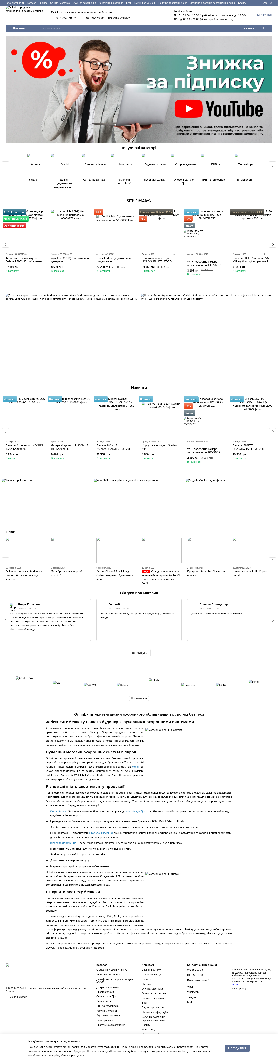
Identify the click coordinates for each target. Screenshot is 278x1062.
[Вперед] (272, 164)
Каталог (31, 3)
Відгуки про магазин (144, 3)
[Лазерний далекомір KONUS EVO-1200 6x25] (25, 417)
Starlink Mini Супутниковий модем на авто (113, 259)
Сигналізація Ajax (106, 996)
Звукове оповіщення (108, 1015)
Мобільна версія (18, 997)
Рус (270, 3)
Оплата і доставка (60, 3)
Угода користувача (72, 1055)
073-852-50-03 (66, 17)
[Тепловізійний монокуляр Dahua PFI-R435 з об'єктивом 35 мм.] (25, 229)
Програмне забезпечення (110, 1024)
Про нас (43, 3)
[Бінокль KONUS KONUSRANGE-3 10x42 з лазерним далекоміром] (116, 417)
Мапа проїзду (239, 988)
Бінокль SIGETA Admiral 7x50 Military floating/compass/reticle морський (252, 261)
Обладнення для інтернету (111, 969)
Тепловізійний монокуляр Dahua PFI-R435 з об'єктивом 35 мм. (25, 261)
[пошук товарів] (39, 28)
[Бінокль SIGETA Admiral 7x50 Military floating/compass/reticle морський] (252, 229)
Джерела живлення (107, 987)
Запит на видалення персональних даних (212, 3)
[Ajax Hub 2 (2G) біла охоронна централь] (71, 229)
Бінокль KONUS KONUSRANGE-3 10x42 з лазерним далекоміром (113, 449)
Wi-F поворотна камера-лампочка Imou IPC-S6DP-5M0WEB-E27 (204, 265)
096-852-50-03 (94, 17)
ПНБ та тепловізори (107, 1006)
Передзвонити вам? (119, 18)
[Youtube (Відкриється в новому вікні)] (257, 2)
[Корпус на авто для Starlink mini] (162, 417)
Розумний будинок (106, 1010)
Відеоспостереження (108, 974)
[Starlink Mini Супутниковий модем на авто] (116, 229)
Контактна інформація (111, 3)
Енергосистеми (105, 992)
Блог (128, 3)
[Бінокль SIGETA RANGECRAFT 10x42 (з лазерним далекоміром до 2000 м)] (252, 417)
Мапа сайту (148, 1029)
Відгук (235, 984)
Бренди (242, 3)
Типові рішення (104, 1020)
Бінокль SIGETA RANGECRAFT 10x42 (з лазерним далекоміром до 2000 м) (249, 450)
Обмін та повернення (84, 3)
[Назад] (5, 164)
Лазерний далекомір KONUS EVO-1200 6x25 (24, 447)
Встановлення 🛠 (15, 3)
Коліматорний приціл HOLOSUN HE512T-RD (157, 259)
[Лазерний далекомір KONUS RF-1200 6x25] (71, 417)
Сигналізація (103, 1001)
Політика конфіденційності (172, 3)
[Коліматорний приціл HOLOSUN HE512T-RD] (162, 229)
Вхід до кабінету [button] (151, 969)
